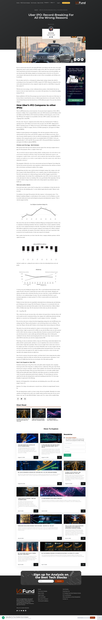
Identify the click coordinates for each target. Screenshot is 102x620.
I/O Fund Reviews (67, 595)
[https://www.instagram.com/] (19, 610)
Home (18, 2)
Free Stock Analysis (42, 591)
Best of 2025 (40, 2)
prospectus (35, 132)
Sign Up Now (66, 2)
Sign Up (92, 617)
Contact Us (65, 599)
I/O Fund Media (41, 597)
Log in (58, 2)
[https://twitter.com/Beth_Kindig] (50, 37)
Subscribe (59, 581)
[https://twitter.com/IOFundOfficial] (17, 610)
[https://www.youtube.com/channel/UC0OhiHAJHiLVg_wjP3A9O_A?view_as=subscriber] (21, 610)
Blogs (36, 10)
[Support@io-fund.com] (23, 610)
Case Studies (41, 595)
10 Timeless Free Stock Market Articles (72, 593)
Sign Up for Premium (43, 599)
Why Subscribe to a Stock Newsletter (71, 597)
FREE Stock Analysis (25, 2)
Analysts (46, 2)
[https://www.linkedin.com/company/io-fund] (25, 610)
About (52, 2)
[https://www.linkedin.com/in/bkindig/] (52, 37)
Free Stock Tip (66, 591)
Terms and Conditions (43, 600)
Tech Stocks (33, 2)
